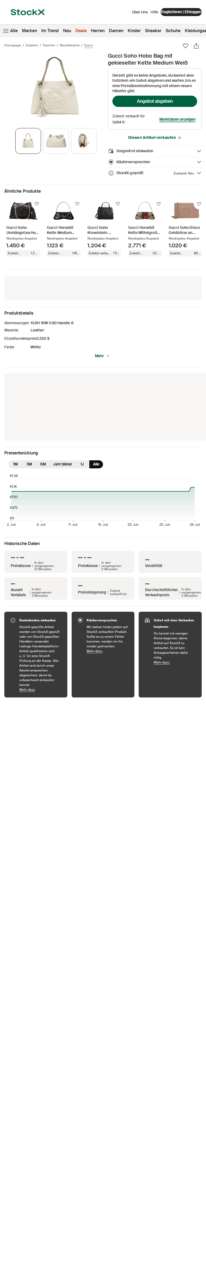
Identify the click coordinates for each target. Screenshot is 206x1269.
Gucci (88, 45)
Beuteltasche (70, 45)
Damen (116, 30)
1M (15, 464)
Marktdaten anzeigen (177, 119)
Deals (81, 30)
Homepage (12, 45)
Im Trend (50, 30)
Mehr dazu (40, 689)
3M (29, 464)
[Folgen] (36, 204)
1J (82, 464)
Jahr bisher (62, 464)
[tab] (28, 141)
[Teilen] (196, 45)
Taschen (49, 45)
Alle (14, 30)
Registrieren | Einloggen (181, 11)
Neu (67, 30)
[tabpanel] (55, 87)
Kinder (134, 30)
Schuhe (173, 30)
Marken (29, 30)
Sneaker (153, 30)
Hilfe (154, 12)
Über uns (140, 13)
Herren (98, 30)
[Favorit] (185, 45)
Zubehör (31, 45)
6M (43, 464)
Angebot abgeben (155, 101)
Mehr (99, 355)
